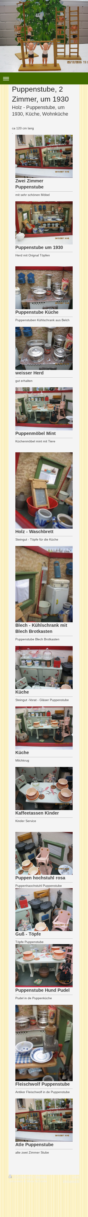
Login (75, 1177)
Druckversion (23, 1177)
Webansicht (71, 1181)
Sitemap (41, 1177)
